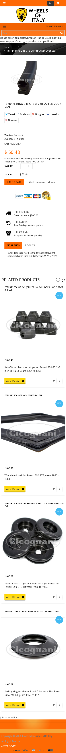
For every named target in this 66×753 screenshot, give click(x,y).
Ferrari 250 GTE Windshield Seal (23, 395)
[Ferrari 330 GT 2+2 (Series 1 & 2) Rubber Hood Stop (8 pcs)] (33, 324)
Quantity (8, 166)
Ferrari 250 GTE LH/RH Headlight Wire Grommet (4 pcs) (34, 504)
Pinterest (12, 120)
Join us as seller (8, 717)
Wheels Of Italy (44, 736)
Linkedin (54, 114)
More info (13, 245)
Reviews (30, 245)
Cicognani (18, 135)
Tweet (11, 114)
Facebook (24, 114)
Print (53, 182)
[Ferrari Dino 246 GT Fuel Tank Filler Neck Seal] (33, 649)
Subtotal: (8, 174)
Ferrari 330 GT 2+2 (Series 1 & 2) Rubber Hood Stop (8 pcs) (33, 288)
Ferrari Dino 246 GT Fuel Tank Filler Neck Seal (32, 611)
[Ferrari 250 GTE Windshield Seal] (33, 432)
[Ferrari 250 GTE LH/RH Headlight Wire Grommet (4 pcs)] (33, 540)
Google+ (39, 114)
